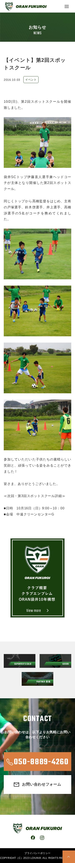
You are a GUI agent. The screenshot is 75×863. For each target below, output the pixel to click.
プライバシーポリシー (37, 853)
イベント (31, 79)
